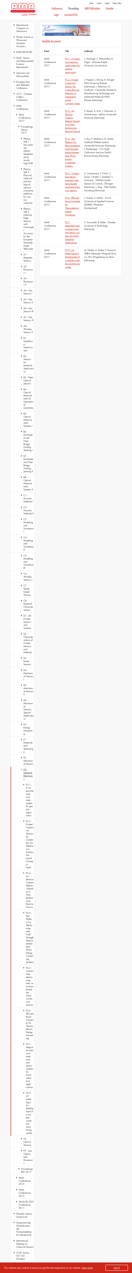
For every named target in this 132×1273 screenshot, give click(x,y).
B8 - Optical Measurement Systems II (28, 483)
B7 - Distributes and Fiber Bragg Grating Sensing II (28, 463)
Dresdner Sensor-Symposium (24, 1215)
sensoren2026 (71, 15)
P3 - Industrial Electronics (28, 774)
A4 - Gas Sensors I (28, 292)
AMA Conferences (22, 107)
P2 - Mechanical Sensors (28, 760)
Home (92, 3)
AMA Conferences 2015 (25, 1180)
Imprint (107, 3)
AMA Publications (92, 8)
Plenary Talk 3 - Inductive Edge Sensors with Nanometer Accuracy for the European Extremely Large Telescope (29, 228)
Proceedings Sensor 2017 (27, 129)
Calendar (109, 8)
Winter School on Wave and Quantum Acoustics (24, 41)
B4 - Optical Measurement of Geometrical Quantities (29, 398)
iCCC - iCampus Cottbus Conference (24, 96)
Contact (99, 3)
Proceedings (73, 8)
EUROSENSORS (24, 52)
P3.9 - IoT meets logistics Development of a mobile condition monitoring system (30, 1112)
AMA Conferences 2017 (25, 117)
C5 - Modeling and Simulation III (29, 561)
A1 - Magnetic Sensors (28, 257)
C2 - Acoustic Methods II (28, 510)
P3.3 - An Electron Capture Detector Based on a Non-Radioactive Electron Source (30, 890)
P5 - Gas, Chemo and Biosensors (28, 1157)
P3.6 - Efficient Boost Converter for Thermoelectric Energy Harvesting (29, 1024)
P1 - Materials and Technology (28, 745)
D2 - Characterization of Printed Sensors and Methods (28, 643)
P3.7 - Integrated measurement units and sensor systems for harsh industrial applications (30, 1066)
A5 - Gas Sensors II (28, 301)
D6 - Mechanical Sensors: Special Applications (29, 709)
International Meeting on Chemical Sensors (25, 1243)
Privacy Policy (117, 3)
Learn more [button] (87, 1267)
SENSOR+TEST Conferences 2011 (26, 1204)
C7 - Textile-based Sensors (27, 590)
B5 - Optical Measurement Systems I (28, 419)
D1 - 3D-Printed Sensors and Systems (28, 622)
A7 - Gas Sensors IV (29, 319)
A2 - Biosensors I (28, 269)
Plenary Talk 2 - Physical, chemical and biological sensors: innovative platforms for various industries (28, 186)
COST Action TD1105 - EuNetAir (22, 1255)
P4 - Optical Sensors (27, 1141)
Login (56, 15)
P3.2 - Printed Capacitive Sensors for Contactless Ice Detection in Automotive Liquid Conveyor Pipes (30, 844)
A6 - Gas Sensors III (28, 310)
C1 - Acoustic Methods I (28, 498)
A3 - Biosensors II (28, 281)
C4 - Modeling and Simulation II (29, 543)
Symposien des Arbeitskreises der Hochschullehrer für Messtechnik (24, 1228)
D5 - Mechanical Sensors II (28, 690)
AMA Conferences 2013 (25, 1192)
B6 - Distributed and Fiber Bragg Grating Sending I (28, 441)
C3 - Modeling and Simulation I (29, 525)
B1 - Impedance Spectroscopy (28, 344)
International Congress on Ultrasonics (22, 28)
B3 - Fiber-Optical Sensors (28, 380)
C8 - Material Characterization (28, 605)
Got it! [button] (117, 1267)
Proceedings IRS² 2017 (27, 1170)
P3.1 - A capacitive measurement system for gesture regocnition (29, 800)
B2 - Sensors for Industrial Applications (29, 364)
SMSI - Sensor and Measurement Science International (25, 62)
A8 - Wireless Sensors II (28, 329)
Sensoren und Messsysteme (22, 74)
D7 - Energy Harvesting (28, 729)
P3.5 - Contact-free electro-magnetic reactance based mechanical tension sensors (29, 986)
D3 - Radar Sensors (27, 661)
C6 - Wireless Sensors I (28, 576)
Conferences (56, 8)
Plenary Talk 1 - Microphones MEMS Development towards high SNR (28, 151)
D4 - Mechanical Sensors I (28, 675)
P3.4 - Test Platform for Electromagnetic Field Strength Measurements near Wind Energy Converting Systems (30, 937)
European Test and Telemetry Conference (22, 84)
